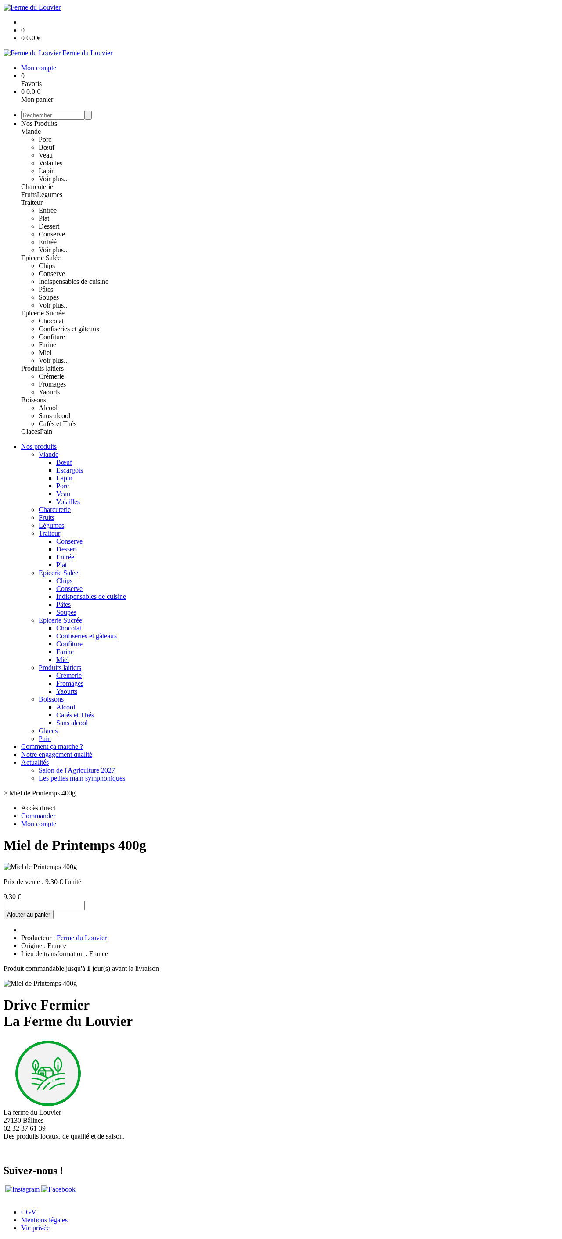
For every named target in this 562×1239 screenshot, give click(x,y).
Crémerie (51, 376)
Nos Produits (39, 123)
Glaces (30, 431)
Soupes (49, 297)
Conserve (52, 234)
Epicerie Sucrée (43, 313)
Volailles (50, 163)
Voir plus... (54, 179)
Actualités (35, 762)
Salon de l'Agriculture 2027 (77, 770)
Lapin (47, 171)
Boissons (33, 400)
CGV (28, 1212)
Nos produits (39, 446)
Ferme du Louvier (82, 938)
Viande (31, 131)
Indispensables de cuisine (73, 281)
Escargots (69, 470)
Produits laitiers (42, 368)
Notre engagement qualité (56, 754)
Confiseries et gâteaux (69, 329)
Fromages (52, 384)
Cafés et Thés (57, 423)
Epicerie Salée (41, 257)
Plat (44, 218)
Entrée (48, 210)
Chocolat (51, 321)
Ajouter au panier (28, 914)
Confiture (52, 336)
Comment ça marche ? (52, 746)
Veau (46, 155)
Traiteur (32, 202)
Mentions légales (44, 1220)
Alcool (48, 408)
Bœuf (46, 147)
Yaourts (49, 392)
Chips (47, 265)
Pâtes (46, 289)
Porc (45, 139)
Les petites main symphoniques (82, 778)
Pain (46, 431)
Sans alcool (54, 415)
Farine (47, 344)
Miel (45, 352)
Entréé (48, 242)
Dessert (49, 226)
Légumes (49, 194)
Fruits (29, 194)
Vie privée (35, 1228)
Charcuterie (37, 186)
